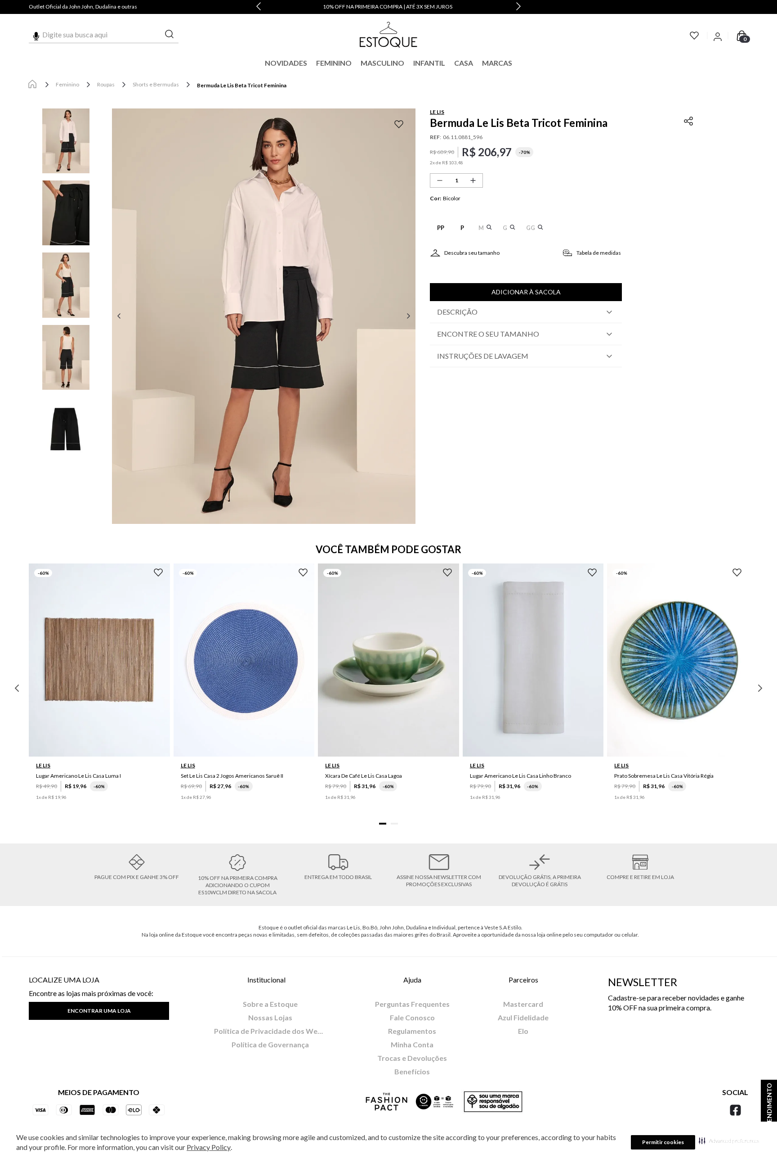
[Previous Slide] (258, 7)
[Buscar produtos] (169, 34)
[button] (729, 1140)
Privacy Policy (209, 1147)
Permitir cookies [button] (663, 1142)
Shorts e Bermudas (156, 84)
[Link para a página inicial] (32, 84)
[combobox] (104, 34)
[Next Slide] (518, 7)
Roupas (106, 84)
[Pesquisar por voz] (36, 34)
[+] (473, 180)
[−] (439, 180)
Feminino (67, 84)
